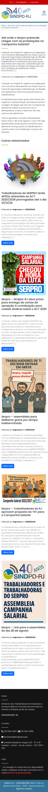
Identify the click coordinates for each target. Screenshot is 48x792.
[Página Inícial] (16, 13)
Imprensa (19, 76)
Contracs (34, 2)
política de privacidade (19, 772)
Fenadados (21, 2)
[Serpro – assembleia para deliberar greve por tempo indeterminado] (24, 385)
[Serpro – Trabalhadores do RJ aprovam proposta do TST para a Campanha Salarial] (24, 489)
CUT (11, 2)
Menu (44, 14)
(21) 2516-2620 (10, 731)
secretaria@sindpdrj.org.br (16, 737)
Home (3, 26)
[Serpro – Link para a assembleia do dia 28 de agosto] (24, 592)
